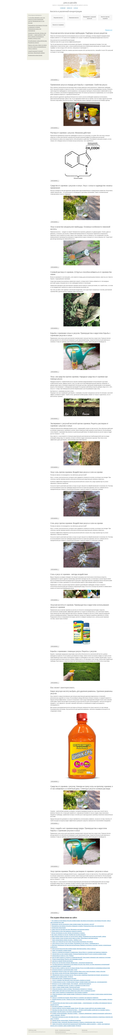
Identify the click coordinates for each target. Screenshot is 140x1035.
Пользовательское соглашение (64, 1030)
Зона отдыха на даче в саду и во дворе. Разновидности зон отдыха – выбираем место (75, 943)
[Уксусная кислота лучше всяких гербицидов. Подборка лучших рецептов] (81, 66)
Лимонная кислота (74, 17)
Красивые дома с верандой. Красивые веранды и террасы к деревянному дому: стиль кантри (77, 1022)
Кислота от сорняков (58, 24)
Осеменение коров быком (35, 55)
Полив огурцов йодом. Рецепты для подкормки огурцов (67, 959)
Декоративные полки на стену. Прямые (63, 955)
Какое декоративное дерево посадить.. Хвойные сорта (67, 940)
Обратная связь (84, 1030)
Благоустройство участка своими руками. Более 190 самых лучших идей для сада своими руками (78, 1008)
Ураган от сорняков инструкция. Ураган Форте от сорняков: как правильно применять (75, 997)
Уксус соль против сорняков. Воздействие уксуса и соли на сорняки (76, 472)
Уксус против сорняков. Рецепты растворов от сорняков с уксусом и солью (79, 871)
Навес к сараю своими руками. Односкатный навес (66, 987)
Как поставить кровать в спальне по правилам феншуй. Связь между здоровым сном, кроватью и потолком (81, 957)
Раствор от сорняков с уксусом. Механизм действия (70, 133)
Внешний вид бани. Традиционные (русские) (64, 978)
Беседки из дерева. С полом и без (61, 1006)
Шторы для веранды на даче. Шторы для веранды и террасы (68, 933)
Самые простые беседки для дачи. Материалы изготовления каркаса (70, 929)
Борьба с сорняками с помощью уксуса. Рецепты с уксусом (73, 651)
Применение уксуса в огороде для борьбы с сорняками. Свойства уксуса (78, 85)
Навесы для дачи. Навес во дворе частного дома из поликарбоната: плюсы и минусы (37, 47)
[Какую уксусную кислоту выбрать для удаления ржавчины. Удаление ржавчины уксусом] (81, 746)
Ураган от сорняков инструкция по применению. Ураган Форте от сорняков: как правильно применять (79, 952)
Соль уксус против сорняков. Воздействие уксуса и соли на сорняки (76, 523)
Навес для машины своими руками (61, 950)
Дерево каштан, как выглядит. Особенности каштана (66, 1020)
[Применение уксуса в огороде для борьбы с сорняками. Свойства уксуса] (81, 114)
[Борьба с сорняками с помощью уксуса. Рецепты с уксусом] (81, 672)
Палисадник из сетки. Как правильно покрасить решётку (67, 931)
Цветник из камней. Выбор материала (62, 961)
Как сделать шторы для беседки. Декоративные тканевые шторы (69, 973)
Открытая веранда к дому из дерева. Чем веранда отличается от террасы (72, 989)
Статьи (76, 8)
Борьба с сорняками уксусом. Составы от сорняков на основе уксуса (71, 985)
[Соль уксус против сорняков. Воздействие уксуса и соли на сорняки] (81, 555)
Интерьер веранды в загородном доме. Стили (64, 969)
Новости (69, 8)
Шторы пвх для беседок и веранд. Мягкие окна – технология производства (72, 962)
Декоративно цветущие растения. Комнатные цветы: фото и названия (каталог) (73, 990)
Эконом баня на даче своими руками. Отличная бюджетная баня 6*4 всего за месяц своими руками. (79, 954)
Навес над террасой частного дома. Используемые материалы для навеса (72, 941)
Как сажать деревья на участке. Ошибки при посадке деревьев (69, 934)
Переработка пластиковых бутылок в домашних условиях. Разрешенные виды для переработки (78, 926)
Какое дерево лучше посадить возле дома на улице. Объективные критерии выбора (75, 938)
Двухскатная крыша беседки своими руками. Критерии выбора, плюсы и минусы (74, 948)
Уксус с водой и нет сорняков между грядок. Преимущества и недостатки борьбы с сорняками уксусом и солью (78, 829)
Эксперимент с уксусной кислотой (89, 17)
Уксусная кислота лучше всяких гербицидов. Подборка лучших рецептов (78, 33)
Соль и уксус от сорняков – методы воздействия (69, 574)
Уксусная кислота (58, 17)
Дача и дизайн (70, 3)
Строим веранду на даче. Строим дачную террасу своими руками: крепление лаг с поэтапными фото (79, 982)
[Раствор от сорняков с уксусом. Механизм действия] (81, 160)
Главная (62, 8)
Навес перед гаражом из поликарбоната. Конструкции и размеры (70, 992)
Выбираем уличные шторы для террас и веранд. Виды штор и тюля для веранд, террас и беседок (78, 971)
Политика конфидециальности (60, 1031)
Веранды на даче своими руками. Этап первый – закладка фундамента (71, 983)
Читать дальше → (54, 79)
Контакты (56, 1030)
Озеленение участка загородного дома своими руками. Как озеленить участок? (73, 924)
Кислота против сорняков (105, 17)
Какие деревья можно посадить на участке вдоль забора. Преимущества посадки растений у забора (79, 936)
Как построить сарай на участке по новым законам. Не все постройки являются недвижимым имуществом (81, 968)
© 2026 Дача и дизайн (32, 1030)
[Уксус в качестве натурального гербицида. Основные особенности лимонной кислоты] (81, 252)
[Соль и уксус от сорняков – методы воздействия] (81, 594)
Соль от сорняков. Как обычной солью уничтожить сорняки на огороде (71, 980)
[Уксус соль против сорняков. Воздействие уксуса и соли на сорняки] (81, 503)
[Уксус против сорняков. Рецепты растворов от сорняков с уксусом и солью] (81, 899)
